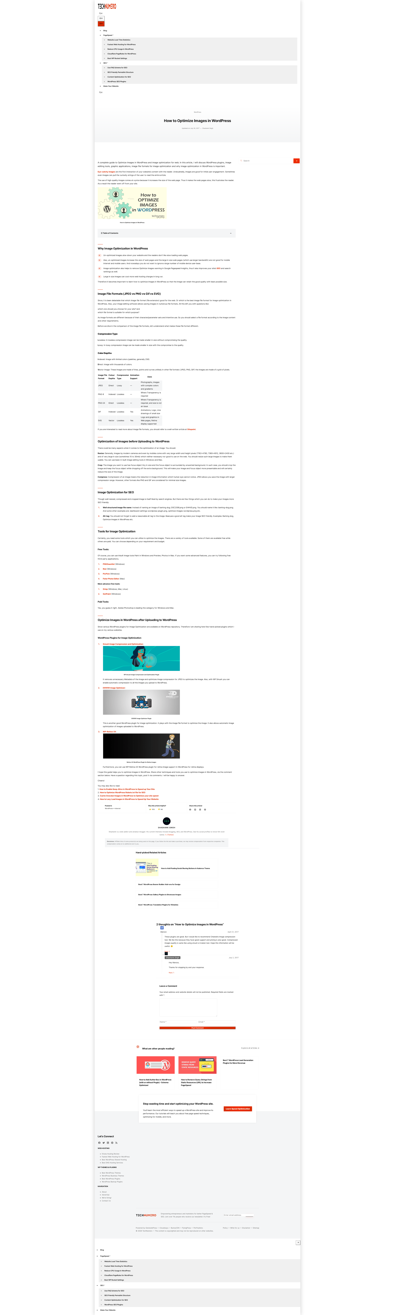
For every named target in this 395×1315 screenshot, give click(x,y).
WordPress (197, 112)
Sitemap (256, 1228)
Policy (225, 1228)
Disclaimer (246, 1228)
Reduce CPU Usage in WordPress (120, 49)
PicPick (106, 574)
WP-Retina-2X (109, 732)
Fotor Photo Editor (111, 579)
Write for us (234, 1228)
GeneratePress (151, 1228)
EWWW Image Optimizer (114, 688)
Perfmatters (198, 1228)
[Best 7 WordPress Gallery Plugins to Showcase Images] (177, 894)
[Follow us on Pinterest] (112, 1142)
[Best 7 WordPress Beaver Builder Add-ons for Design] (177, 884)
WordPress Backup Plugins (112, 1182)
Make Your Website (110, 86)
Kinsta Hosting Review (110, 1154)
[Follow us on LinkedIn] (108, 1142)
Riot (104, 569)
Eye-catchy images (106, 172)
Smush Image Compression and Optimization (123, 644)
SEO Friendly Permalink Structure (120, 72)
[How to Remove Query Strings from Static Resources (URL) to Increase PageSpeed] (197, 1072)
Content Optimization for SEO (119, 77)
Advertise (105, 1195)
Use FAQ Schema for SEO (117, 68)
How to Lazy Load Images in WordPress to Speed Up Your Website (129, 799)
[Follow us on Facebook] (99, 1142)
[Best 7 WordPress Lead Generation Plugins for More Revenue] (239, 1072)
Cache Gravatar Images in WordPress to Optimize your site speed (129, 796)
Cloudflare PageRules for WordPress (121, 54)
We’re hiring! (106, 1198)
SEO (105, 63)
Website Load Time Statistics (118, 40)
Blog (105, 31)
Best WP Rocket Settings (117, 58)
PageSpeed (107, 35)
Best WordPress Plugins (111, 1179)
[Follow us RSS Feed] (116, 1142)
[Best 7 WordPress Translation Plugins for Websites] (177, 905)
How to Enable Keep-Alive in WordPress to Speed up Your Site (127, 789)
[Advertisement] (197, 150)
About (104, 1192)
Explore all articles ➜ (250, 1048)
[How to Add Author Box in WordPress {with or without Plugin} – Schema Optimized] (156, 1072)
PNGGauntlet (109, 564)
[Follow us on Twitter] (103, 1142)
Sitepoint (191, 429)
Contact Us (106, 1201)
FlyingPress (186, 1228)
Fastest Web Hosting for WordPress (121, 44)
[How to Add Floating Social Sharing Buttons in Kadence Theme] (177, 868)
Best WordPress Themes (111, 1173)
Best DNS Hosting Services (112, 1163)
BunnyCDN (175, 1228)
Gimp (105, 589)
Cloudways (164, 1228)
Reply (166, 951)
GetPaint (107, 594)
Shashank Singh (207, 128)
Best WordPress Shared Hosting (114, 1160)
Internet (117, 808)
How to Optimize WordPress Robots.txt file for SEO (122, 792)
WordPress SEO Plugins (116, 81)
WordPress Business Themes (113, 1176)
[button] (101, 14)
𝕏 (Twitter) (169, 835)
